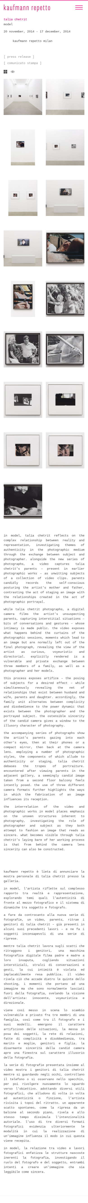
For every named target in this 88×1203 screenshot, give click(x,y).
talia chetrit (15, 19)
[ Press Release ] (19, 57)
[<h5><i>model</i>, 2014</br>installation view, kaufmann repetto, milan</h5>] (23, 97)
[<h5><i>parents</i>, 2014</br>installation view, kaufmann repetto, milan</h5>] (65, 198)
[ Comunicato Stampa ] (23, 63)
